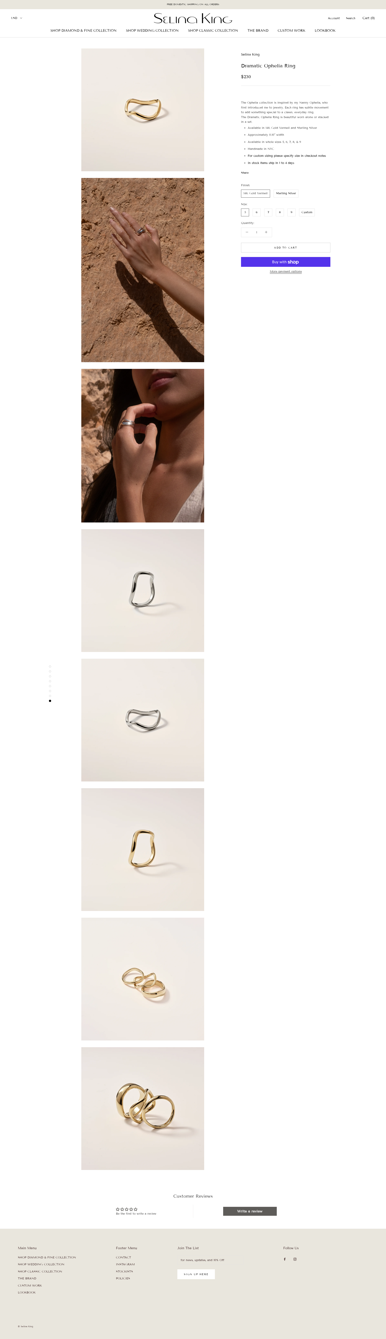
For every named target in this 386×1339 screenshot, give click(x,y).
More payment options (286, 272)
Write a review (249, 1211)
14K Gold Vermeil (255, 193)
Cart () (369, 18)
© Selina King (25, 1326)
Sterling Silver (286, 193)
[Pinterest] (264, 172)
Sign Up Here (196, 1274)
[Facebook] (253, 172)
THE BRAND (258, 30)
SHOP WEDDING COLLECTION (152, 30)
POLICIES (123, 1278)
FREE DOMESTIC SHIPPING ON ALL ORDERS (193, 4)
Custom (307, 212)
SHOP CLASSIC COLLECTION (213, 30)
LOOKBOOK (325, 30)
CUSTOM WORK (291, 30)
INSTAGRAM (125, 1264)
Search (350, 18)
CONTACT (123, 1257)
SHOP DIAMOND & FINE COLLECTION (83, 30)
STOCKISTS (124, 1271)
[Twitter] (258, 172)
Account (334, 18)
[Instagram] (295, 1259)
